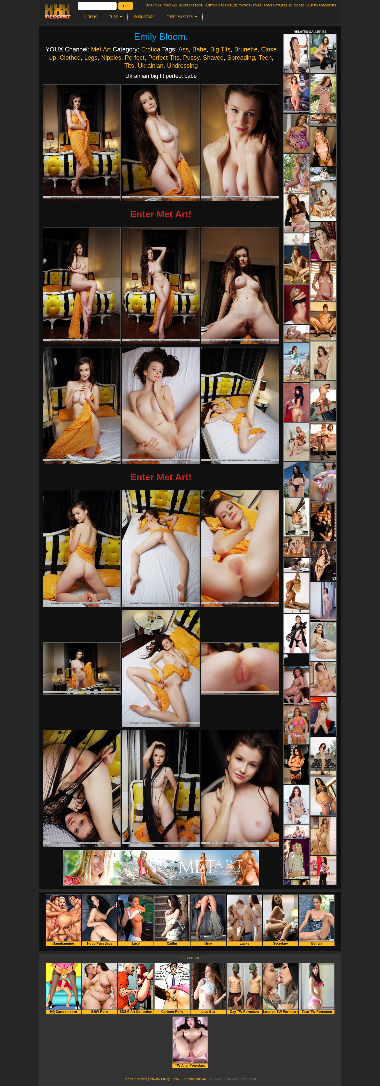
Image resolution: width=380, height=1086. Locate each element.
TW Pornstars (250, 5)
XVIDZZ (299, 5)
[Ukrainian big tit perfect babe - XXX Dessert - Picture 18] (240, 788)
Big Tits (220, 49)
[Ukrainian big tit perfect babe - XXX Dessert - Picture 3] (240, 142)
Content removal (194, 1079)
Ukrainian (150, 65)
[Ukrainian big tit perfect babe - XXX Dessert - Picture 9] (240, 405)
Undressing (182, 65)
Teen (265, 57)
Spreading (241, 57)
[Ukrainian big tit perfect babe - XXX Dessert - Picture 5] (161, 285)
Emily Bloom (160, 36)
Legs (90, 57)
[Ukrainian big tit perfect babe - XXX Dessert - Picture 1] (82, 142)
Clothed (70, 57)
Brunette (245, 49)
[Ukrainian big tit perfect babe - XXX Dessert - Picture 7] (82, 405)
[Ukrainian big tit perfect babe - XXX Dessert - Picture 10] (82, 548)
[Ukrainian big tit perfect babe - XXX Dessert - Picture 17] (161, 788)
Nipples (111, 57)
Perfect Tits (163, 57)
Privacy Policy (160, 1079)
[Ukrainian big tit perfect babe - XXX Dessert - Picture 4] (82, 285)
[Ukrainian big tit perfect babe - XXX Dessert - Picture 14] (161, 668)
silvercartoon (191, 5)
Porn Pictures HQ (278, 5)
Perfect (135, 57)
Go (125, 6)
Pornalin (153, 5)
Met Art (101, 49)
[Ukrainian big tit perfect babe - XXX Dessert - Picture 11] (161, 548)
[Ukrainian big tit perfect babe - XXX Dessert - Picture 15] (240, 668)
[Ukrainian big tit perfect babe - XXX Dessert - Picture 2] (161, 142)
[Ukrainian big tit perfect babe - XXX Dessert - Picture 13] (82, 668)
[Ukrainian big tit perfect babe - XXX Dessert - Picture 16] (82, 788)
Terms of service (135, 1079)
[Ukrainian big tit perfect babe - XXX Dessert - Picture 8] (161, 405)
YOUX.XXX (170, 5)
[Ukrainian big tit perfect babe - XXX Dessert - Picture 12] (240, 548)
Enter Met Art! (161, 214)
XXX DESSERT (58, 11)
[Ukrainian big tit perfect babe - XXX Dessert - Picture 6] (240, 285)
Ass (183, 49)
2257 (176, 1079)
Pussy (191, 57)
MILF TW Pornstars (321, 5)
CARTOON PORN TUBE (221, 5)
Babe (199, 49)
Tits (129, 65)
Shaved (213, 57)
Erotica (150, 49)
